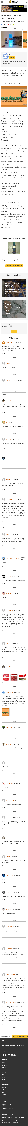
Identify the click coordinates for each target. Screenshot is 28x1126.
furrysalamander (10, 838)
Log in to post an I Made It (14, 266)
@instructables (8, 1105)
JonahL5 (8, 422)
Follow (12, 58)
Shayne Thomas (10, 380)
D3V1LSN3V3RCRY (11, 1002)
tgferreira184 (9, 783)
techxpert (8, 744)
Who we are (5, 1097)
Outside (4, 1077)
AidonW (8, 363)
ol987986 (8, 576)
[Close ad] (25, 6)
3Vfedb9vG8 (9, 692)
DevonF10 (8, 458)
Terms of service (20, 1115)
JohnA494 (8, 401)
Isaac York (9, 479)
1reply (4, 394)
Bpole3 (8, 856)
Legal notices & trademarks (10, 1122)
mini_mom (9, 817)
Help (3, 1092)
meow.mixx (9, 892)
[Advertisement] (14, 8)
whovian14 (9, 593)
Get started (5, 1090)
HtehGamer (6, 22)
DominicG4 (9, 534)
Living (3, 1075)
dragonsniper (9, 875)
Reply (14, 357)
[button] (2, 2)
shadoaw (8, 439)
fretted (8, 667)
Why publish (5, 1087)
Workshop (4, 1065)
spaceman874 (10, 800)
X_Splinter (9, 926)
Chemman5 (9, 948)
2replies (5, 637)
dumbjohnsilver (10, 974)
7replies (5, 1031)
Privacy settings (19, 1117)
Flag (5, 354)
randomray (9, 727)
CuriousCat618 (10, 343)
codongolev (9, 909)
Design (13, 22)
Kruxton (8, 763)
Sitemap (4, 1095)
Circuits (4, 1063)
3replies (5, 942)
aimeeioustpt (9, 499)
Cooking (4, 1072)
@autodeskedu (8, 1108)
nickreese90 (9, 610)
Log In (14, 331)
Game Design (20, 22)
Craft (3, 1070)
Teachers (4, 1079)
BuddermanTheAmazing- (13, 558)
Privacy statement (8, 1117)
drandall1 (8, 643)
